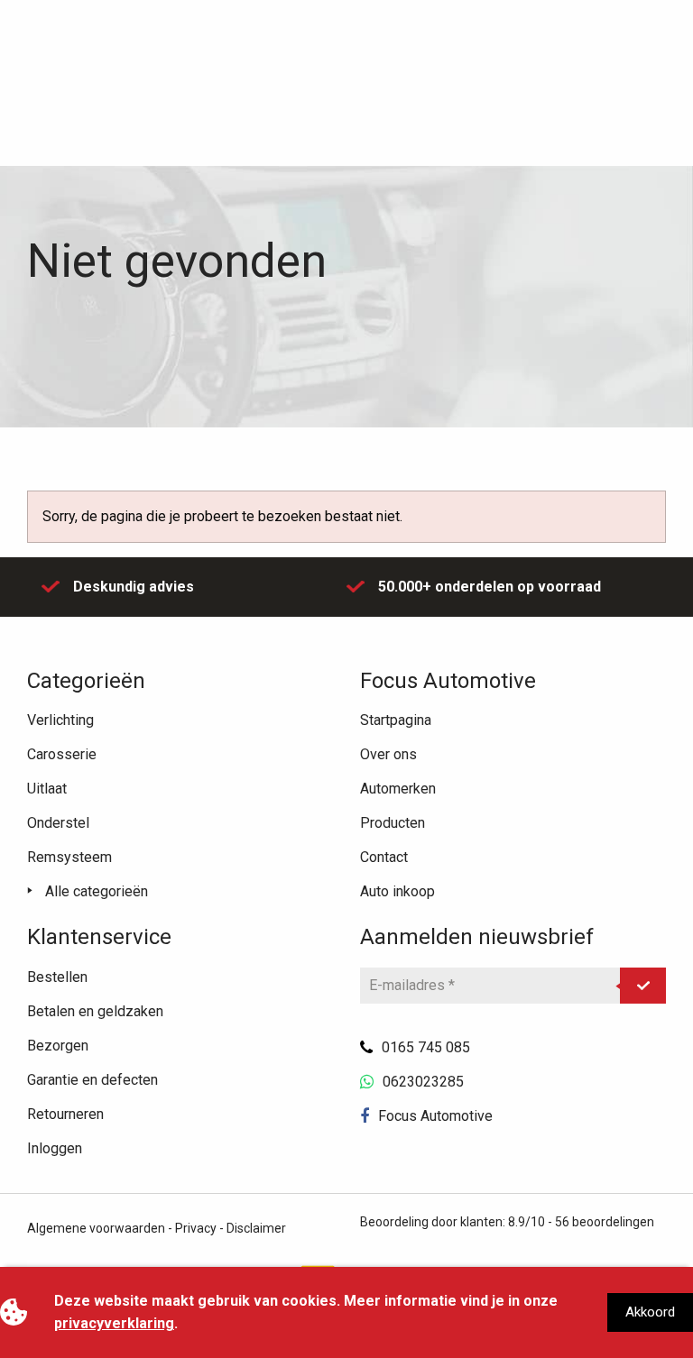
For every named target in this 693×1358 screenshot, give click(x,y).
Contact (384, 857)
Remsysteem (69, 857)
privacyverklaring (114, 1323)
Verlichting (60, 720)
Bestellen (57, 977)
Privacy (196, 1228)
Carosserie (62, 754)
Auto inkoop (397, 891)
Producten (392, 822)
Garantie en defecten (92, 1079)
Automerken (398, 788)
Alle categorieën (96, 891)
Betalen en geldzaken (95, 1011)
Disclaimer (256, 1228)
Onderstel (58, 822)
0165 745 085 (426, 1047)
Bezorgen (57, 1045)
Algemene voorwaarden (96, 1228)
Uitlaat (47, 788)
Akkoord (650, 1312)
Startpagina (395, 720)
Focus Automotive (435, 1115)
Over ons (388, 754)
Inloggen (54, 1148)
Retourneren (65, 1114)
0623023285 (423, 1081)
